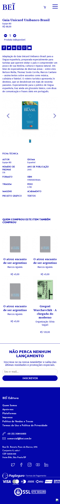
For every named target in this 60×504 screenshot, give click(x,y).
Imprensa (7, 417)
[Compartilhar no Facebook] (4, 47)
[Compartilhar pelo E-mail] (29, 47)
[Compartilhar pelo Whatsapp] (24, 47)
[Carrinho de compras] (45, 7)
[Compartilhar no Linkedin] (14, 47)
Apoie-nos (7, 409)
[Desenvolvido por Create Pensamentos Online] (57, 500)
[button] (6, 119)
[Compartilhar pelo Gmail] (19, 47)
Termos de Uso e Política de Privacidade (24, 425)
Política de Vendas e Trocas (17, 421)
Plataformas (9, 413)
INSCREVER (30, 378)
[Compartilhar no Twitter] (9, 47)
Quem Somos (9, 405)
